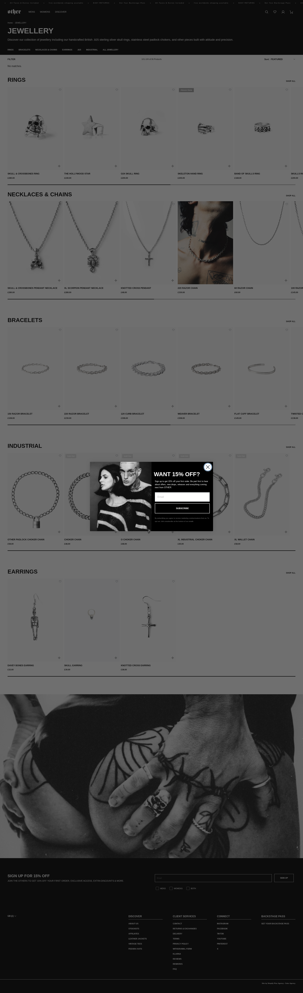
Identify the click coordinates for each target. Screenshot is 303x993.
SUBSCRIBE (182, 508)
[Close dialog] (208, 467)
